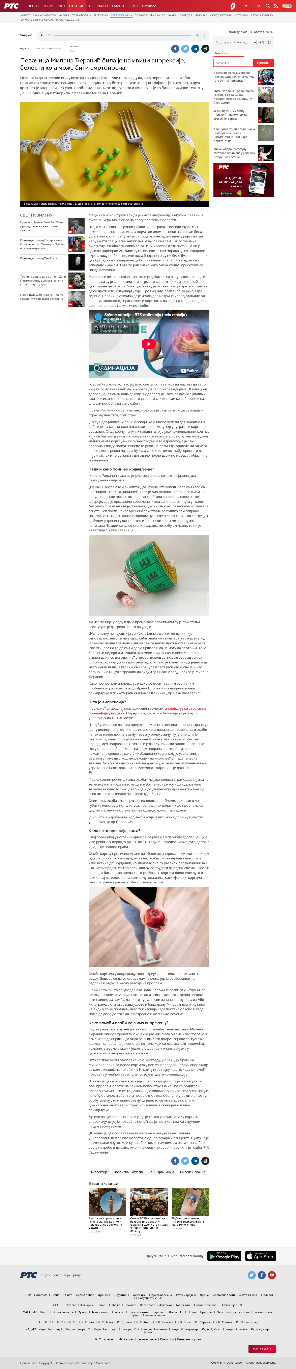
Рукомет (130, 1305)
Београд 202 (130, 1329)
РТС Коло (184, 1322)
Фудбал (71, 1305)
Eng (257, 6)
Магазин (76, 6)
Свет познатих (121, 15)
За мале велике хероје (37, 19)
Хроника (104, 1295)
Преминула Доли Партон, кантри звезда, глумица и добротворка (42, 297)
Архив (148, 1332)
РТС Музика (224, 1322)
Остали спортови (206, 1305)
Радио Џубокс (211, 1329)
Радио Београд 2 (78, 1329)
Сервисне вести (224, 1295)
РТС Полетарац (247, 1322)
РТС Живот (144, 1322)
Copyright (45, 1363)
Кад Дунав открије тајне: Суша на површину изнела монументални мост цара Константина (234, 135)
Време (204, 1295)
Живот (25, 15)
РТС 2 (61, 1322)
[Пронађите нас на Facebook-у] (262, 1275)
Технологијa (81, 15)
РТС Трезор (203, 1322)
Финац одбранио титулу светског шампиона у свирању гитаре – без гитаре (234, 153)
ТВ (90, 6)
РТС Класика (165, 1322)
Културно (241, 15)
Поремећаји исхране (129, 1172)
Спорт (48, 6)
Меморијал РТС (232, 1305)
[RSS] (276, 6)
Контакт (109, 1339)
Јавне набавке (147, 1339)
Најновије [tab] (221, 53)
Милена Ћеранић (192, 1172)
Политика (41, 1295)
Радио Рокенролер (185, 1329)
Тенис (101, 1305)
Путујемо (101, 15)
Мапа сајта (262, 1349)
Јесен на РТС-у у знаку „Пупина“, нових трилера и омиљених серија (231, 114)
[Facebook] (175, 49)
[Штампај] (205, 49)
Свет (68, 1295)
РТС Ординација (162, 1172)
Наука (172, 15)
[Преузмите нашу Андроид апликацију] (224, 1256)
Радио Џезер (260, 1329)
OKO (61, 6)
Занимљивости (44, 15)
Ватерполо (147, 1305)
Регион (56, 1295)
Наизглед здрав (68, 19)
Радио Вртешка (236, 1329)
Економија (138, 1295)
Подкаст (267, 1295)
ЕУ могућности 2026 (148, 1298)
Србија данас (85, 1295)
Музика (64, 15)
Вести (33, 6)
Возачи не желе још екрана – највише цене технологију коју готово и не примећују (233, 76)
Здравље (141, 15)
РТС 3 (73, 1322)
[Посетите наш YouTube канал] (272, 1275)
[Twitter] (185, 49)
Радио (102, 6)
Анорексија (99, 1172)
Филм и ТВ (157, 15)
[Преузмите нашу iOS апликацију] (260, 1256)
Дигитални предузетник (213, 15)
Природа (185, 15)
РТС (135, 6)
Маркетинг (125, 1339)
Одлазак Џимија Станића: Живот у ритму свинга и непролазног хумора (42, 226)
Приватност (28, 1363)
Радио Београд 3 (105, 1329)
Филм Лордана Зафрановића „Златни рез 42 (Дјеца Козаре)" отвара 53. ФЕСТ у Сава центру (233, 97)
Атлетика (165, 1305)
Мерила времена (160, 1295)
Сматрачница (248, 1295)
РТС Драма (124, 1322)
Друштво (120, 1295)
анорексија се (177, 708)
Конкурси (167, 1339)
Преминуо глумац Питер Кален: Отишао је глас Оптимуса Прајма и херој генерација (42, 244)
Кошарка (86, 1305)
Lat (245, 6)
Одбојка (114, 1305)
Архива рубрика (262, 15)
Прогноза (224, 42)
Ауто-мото (183, 1305)
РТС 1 (49, 1322)
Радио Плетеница (155, 1329)
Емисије (120, 6)
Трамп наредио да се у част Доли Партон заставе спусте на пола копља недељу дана (43, 280)
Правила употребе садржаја (74, 1363)
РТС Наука (105, 1322)
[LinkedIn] (195, 49)
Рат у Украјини (186, 1295)
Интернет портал (189, 1339)
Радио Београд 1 (50, 1329)
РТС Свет (87, 1322)
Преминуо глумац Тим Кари (38, 258)
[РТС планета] (233, 6)
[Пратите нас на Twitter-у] (252, 1275)
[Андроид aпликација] (243, 180)
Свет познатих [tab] (36, 215)
